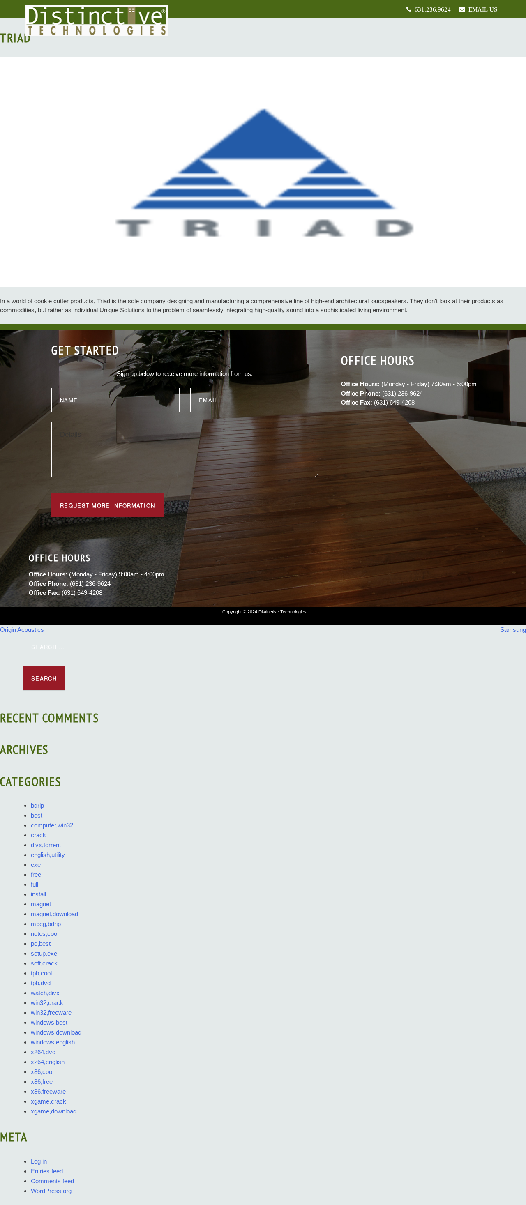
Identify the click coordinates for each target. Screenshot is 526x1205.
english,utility (48, 854)
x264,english (48, 1061)
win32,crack (47, 1002)
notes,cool (44, 933)
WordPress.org (51, 1190)
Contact (399, 59)
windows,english (53, 1042)
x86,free (42, 1081)
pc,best (41, 943)
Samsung (513, 629)
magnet (41, 904)
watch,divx (45, 992)
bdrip (37, 805)
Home (121, 59)
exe (36, 864)
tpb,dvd (41, 982)
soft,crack (44, 963)
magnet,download (54, 913)
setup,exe (44, 953)
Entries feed (47, 1171)
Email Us (481, 9)
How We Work (280, 59)
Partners (362, 59)
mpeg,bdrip (46, 923)
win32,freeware (51, 1012)
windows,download (56, 1032)
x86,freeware (48, 1091)
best (36, 815)
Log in (39, 1161)
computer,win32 (52, 825)
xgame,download (53, 1111)
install (38, 894)
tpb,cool (41, 973)
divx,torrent (46, 844)
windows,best (49, 1022)
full (34, 884)
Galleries (324, 59)
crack (38, 835)
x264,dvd (43, 1051)
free (36, 874)
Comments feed (52, 1180)
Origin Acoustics (22, 629)
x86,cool (42, 1071)
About (150, 59)
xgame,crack (48, 1101)
